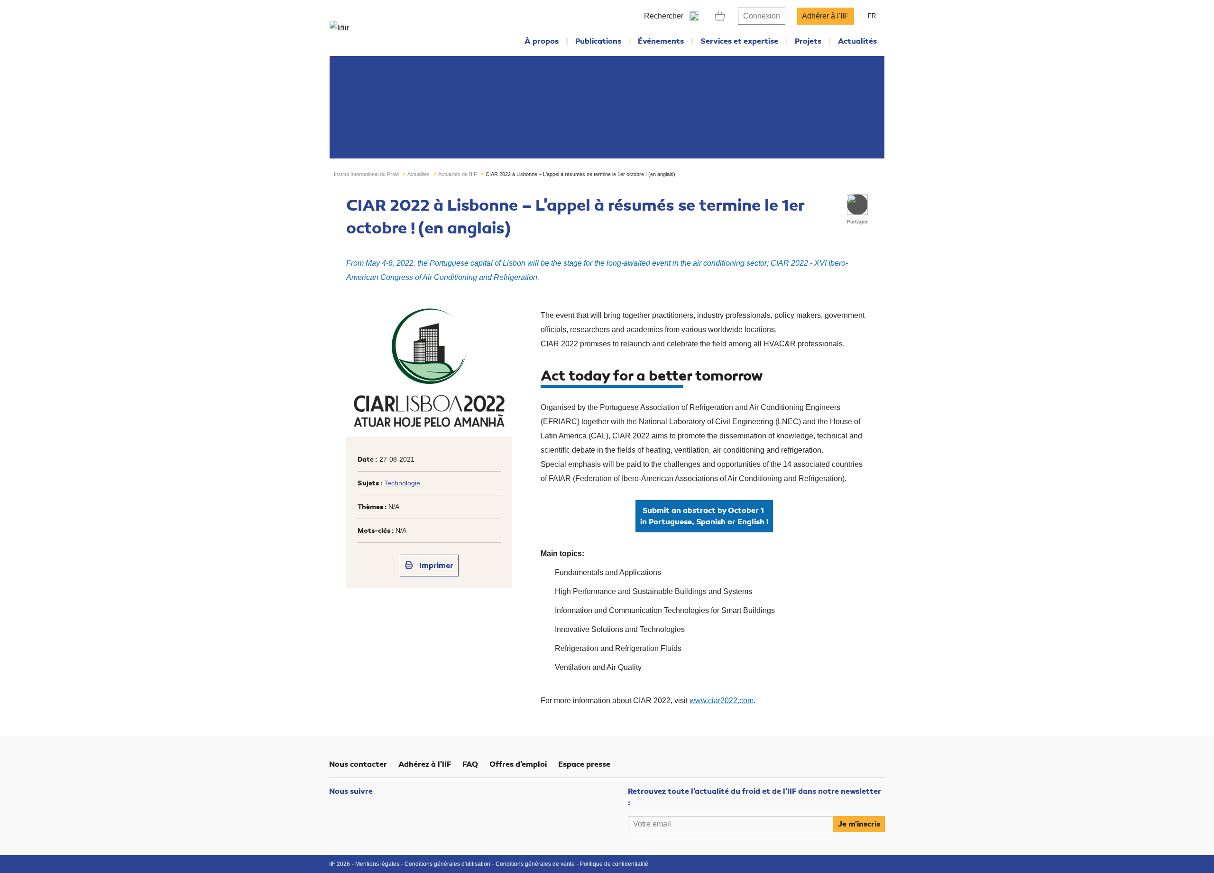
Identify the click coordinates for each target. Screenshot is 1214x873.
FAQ (470, 764)
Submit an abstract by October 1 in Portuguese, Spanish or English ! (704, 516)
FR (872, 15)
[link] (720, 16)
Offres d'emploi (518, 764)
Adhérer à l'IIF (825, 16)
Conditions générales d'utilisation (447, 864)
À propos (541, 41)
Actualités (857, 41)
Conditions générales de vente (535, 864)
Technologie (402, 483)
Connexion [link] (761, 16)
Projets (808, 41)
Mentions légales (377, 864)
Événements (661, 41)
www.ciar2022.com (722, 701)
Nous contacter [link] (358, 764)
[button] (857, 204)
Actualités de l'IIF (457, 174)
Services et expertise (739, 41)
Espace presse (584, 764)
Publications (598, 41)
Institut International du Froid (366, 174)
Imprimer (435, 565)
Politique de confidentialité (614, 864)
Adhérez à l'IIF (424, 764)
